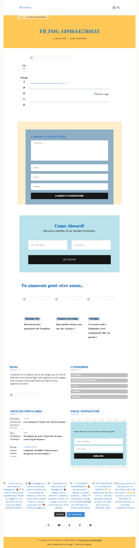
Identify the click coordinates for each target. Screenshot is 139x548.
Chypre (26, 418)
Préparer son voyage (68, 319)
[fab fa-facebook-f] (80, 527)
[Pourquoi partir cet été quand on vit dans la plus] (125, 496)
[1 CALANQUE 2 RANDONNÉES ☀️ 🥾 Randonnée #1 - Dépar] (80, 496)
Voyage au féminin (30, 447)
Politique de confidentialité (90, 540)
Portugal (94, 319)
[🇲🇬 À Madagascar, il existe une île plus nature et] (36, 496)
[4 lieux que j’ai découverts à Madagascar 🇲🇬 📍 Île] (14, 496)
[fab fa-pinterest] (90, 527)
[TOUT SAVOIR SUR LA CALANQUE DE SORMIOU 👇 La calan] (102, 496)
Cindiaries (57, 540)
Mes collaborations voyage (60, 544)
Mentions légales (83, 544)
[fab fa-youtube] (59, 527)
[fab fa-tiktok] (69, 527)
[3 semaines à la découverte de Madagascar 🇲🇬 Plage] (58, 496)
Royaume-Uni (32, 319)
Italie (25, 433)
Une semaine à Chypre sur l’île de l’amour (45, 422)
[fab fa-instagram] (48, 527)
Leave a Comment (78, 38)
